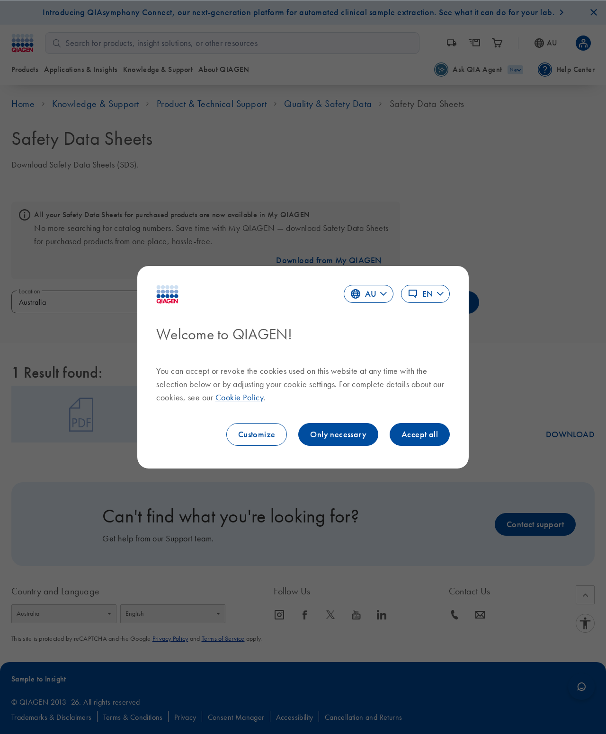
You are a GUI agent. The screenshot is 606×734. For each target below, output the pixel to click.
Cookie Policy (239, 397)
